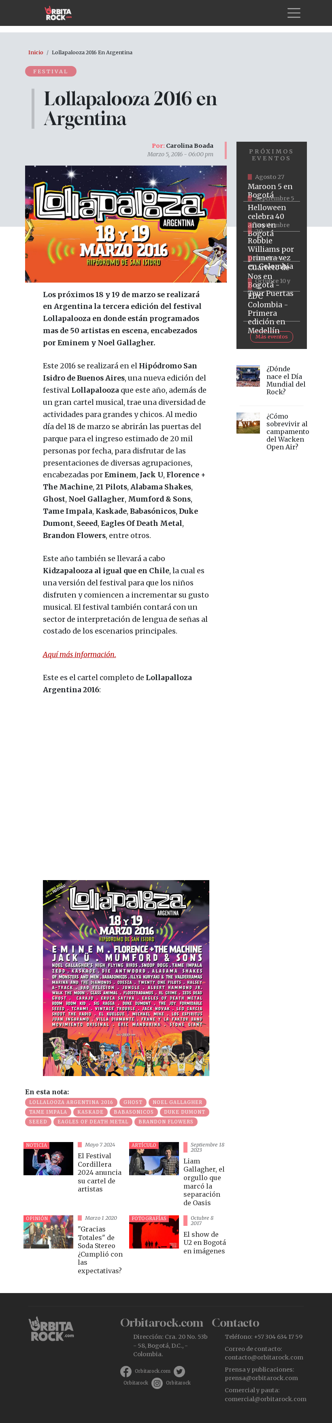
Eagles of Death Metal (92, 1122)
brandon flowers (166, 1122)
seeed (38, 1122)
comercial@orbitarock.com (265, 1399)
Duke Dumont (184, 1112)
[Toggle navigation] (294, 13)
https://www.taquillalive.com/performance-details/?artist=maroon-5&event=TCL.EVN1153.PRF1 (271, 187)
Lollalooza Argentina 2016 (71, 1102)
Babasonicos (134, 1112)
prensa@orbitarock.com (261, 1378)
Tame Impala (48, 1112)
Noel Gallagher (177, 1102)
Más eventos (271, 336)
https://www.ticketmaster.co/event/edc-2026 (271, 306)
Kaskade (90, 1112)
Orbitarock (135, 1383)
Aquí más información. (79, 654)
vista (73, 1175)
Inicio (35, 52)
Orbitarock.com (152, 1371)
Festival (50, 71)
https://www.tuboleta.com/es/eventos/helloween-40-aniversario (271, 217)
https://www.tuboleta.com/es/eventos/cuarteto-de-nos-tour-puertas (271, 276)
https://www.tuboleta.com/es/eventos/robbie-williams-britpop (271, 247)
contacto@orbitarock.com (264, 1357)
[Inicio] (61, 13)
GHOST (133, 1102)
